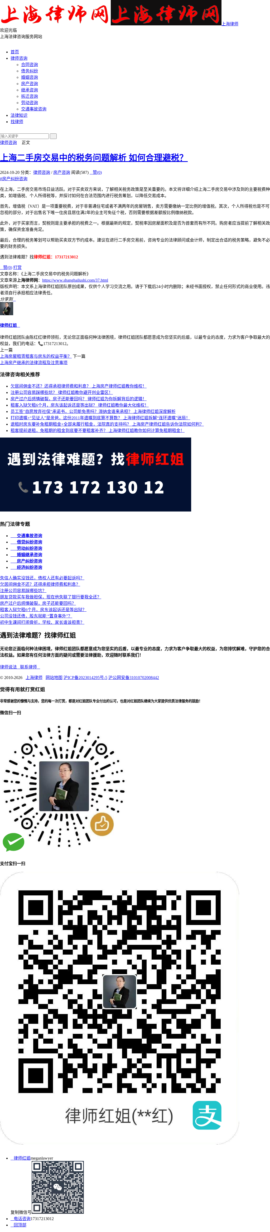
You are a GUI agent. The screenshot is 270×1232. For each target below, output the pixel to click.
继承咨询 (29, 90)
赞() (96, 172)
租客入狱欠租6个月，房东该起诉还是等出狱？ (80, 405)
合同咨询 (29, 64)
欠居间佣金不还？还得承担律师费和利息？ (79, 386)
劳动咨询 (29, 102)
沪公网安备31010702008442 (133, 677)
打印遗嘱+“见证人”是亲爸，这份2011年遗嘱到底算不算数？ (100, 418)
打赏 (17, 267)
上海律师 (229, 24)
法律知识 (19, 115)
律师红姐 (8, 325)
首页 (15, 52)
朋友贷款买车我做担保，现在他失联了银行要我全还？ (50, 597)
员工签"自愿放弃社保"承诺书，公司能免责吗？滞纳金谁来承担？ (93, 411)
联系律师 (30, 667)
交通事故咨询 (33, 109)
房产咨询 (29, 83)
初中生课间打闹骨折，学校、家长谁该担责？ (42, 622)
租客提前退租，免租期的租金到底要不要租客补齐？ (98, 430)
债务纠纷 (29, 71)
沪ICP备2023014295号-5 (85, 677)
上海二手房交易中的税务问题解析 (94, 157)
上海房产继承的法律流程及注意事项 (34, 362)
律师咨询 (19, 58)
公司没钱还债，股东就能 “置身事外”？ (36, 616)
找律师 (17, 121)
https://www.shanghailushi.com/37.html (75, 280)
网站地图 (54, 677)
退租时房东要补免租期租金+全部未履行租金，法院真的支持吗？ (107, 424)
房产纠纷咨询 (13, 178)
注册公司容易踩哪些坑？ (62, 392)
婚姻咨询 (29, 77)
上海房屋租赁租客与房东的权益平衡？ (36, 356)
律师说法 (10, 667)
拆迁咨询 (29, 96)
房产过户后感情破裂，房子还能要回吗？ (79, 399)
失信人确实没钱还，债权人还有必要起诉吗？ (42, 578)
